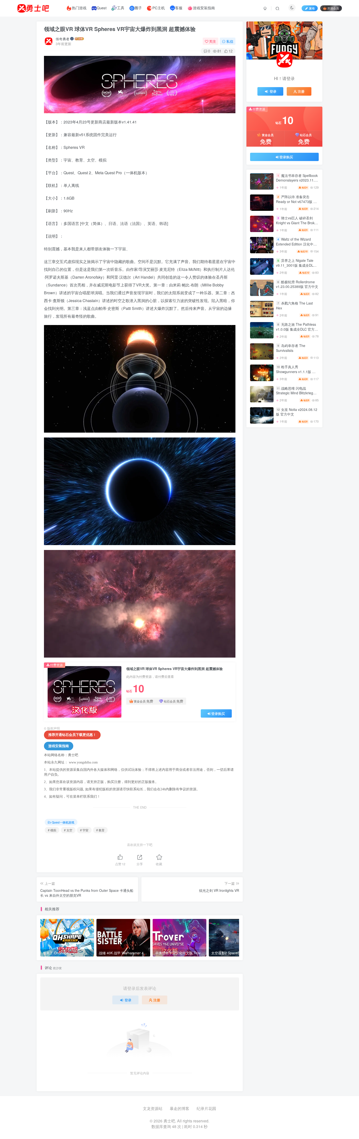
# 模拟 (52, 830)
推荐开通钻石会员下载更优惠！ (72, 735)
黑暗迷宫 (307, 475)
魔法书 (284, 545)
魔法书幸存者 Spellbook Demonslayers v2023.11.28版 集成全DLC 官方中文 (297, 180)
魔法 (261, 552)
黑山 (284, 503)
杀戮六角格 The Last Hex (294, 319)
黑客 (307, 503)
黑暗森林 (284, 482)
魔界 (307, 524)
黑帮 (307, 496)
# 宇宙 (84, 830)
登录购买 (218, 713)
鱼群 (261, 517)
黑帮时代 (284, 496)
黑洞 (284, 475)
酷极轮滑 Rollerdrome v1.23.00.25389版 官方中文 (297, 298)
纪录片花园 (206, 1108)
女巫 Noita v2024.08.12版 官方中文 (296, 425)
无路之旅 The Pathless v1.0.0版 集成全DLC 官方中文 (297, 343)
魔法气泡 (261, 538)
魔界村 (284, 524)
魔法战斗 (307, 538)
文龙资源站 (152, 1108)
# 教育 (100, 830)
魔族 (284, 552)
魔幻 (307, 552)
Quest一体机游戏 (63, 822)
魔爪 (307, 531)
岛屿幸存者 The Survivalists (290, 362)
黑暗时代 (307, 482)
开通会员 (333, 8)
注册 (156, 999)
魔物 (284, 531)
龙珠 (261, 461)
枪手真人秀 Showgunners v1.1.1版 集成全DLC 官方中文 (296, 385)
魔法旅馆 (284, 538)
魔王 (261, 531)
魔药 (261, 524)
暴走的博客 (179, 1108)
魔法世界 (307, 545)
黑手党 (261, 496)
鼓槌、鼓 (284, 468)
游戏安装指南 (58, 746)
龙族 (284, 461)
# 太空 (68, 830)
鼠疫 (261, 468)
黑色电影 (261, 475)
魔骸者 (307, 517)
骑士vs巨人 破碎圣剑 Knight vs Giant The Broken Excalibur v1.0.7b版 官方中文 (297, 239)
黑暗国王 (261, 489)
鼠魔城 (307, 461)
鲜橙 (307, 510)
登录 (128, 999)
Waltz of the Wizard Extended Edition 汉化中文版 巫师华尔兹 (296, 258)
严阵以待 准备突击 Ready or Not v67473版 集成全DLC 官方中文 (296, 215)
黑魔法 (307, 468)
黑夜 (261, 510)
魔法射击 (261, 545)
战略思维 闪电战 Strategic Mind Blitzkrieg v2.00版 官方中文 (294, 406)
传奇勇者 (62, 38)
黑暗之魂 (284, 489)
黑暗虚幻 (261, 482)
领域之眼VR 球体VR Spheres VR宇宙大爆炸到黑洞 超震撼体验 (120, 29)
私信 (229, 41)
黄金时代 (284, 510)
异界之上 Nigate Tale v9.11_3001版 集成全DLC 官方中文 (296, 279)
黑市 (261, 503)
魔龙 (284, 517)
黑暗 (307, 489)
